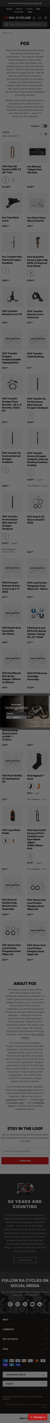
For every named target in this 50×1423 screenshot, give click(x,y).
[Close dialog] (1, 697)
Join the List (16, 717)
